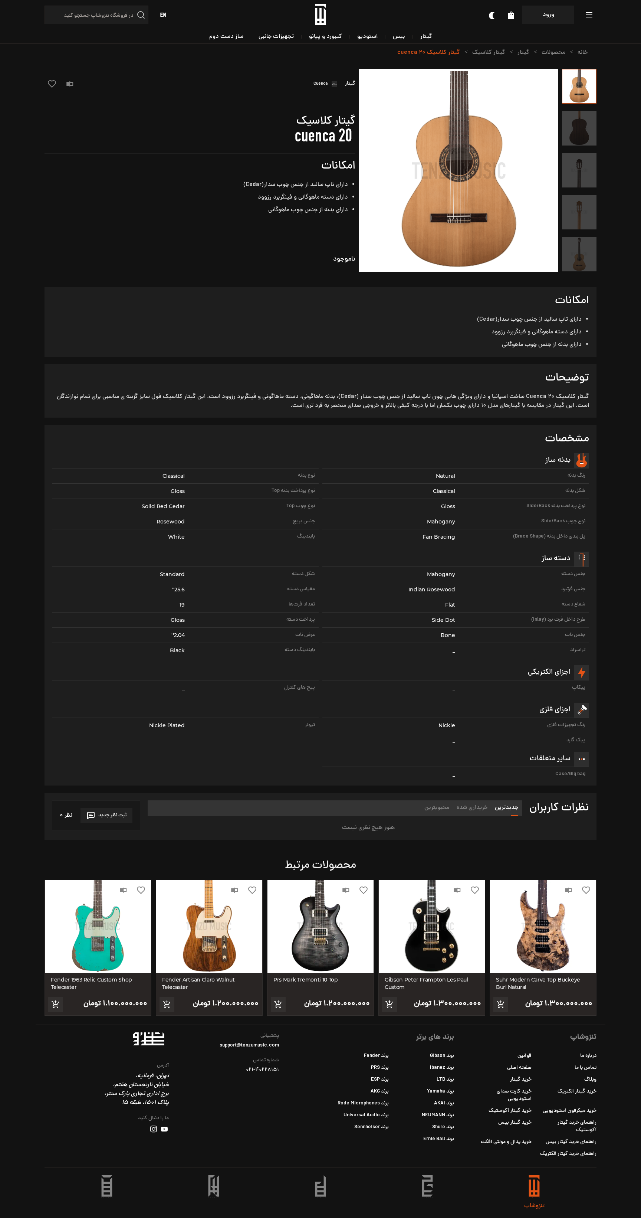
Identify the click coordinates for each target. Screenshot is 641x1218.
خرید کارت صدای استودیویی (514, 1095)
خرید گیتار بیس (515, 1123)
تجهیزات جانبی (276, 36)
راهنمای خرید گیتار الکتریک (568, 1154)
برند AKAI (444, 1103)
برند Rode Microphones (363, 1103)
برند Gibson (442, 1056)
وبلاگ (590, 1080)
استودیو (367, 36)
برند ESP (380, 1080)
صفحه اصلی (519, 1068)
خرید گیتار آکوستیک (510, 1111)
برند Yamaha (440, 1091)
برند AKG (380, 1091)
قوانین (524, 1056)
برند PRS (380, 1068)
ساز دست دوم (226, 36)
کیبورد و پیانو (325, 36)
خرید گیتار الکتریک (577, 1091)
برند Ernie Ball (438, 1139)
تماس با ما (585, 1068)
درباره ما (588, 1056)
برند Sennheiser (371, 1127)
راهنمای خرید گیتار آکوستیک (577, 1126)
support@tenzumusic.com (249, 1045)
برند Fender (376, 1056)
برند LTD (445, 1080)
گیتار (426, 36)
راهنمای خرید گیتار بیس (571, 1142)
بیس (399, 36)
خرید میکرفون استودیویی (569, 1111)
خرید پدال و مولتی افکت (506, 1142)
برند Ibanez (442, 1068)
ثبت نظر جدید (112, 815)
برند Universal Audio (366, 1115)
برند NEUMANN (438, 1115)
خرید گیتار (521, 1080)
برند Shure (443, 1127)
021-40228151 (262, 1070)
